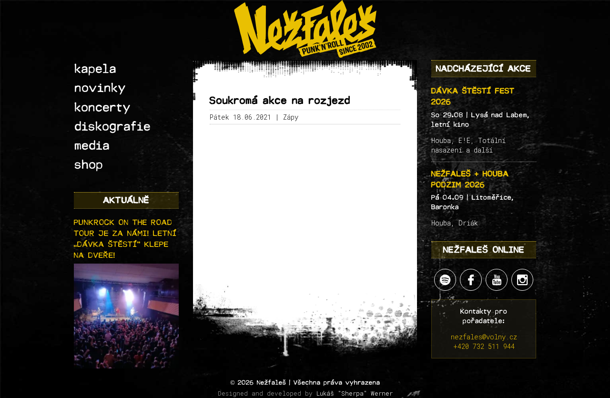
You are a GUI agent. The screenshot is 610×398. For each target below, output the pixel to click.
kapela (96, 69)
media (92, 146)
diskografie (113, 126)
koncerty (103, 107)
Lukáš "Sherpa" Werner (354, 393)
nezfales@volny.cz (484, 336)
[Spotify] (445, 280)
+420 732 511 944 (484, 346)
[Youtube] (497, 280)
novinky (100, 88)
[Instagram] (522, 280)
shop (89, 165)
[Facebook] (471, 280)
